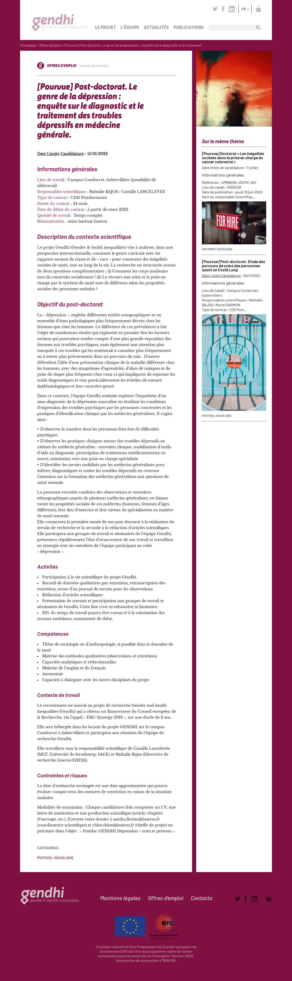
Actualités (156, 27)
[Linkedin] (231, 9)
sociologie (64, 857)
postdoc (44, 857)
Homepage (28, 45)
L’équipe (129, 27)
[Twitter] (215, 9)
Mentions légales (120, 898)
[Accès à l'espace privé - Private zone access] (258, 9)
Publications (188, 27)
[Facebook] (223, 9)
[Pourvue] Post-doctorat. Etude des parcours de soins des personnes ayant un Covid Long (233, 265)
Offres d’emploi (50, 45)
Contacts (201, 898)
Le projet (105, 27)
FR (243, 9)
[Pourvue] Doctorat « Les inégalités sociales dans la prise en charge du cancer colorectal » (233, 157)
